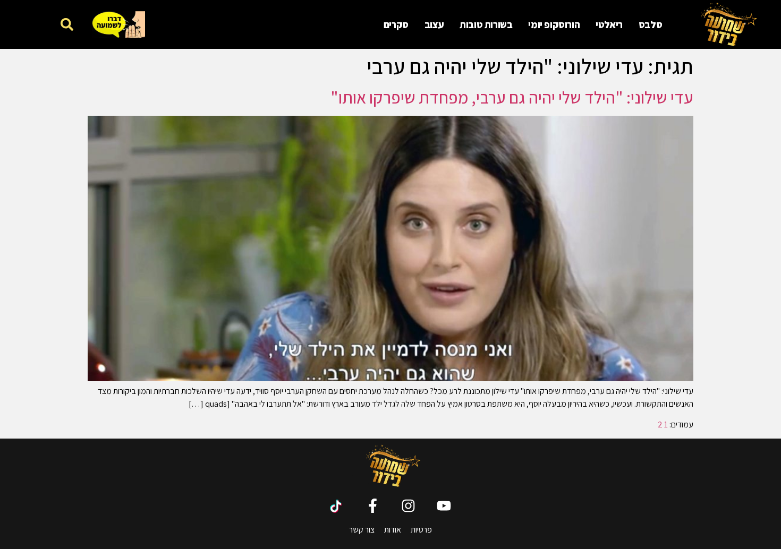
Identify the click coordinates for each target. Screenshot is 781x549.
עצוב (434, 24)
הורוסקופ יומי (554, 24)
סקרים (396, 24)
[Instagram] (408, 506)
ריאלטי (609, 24)
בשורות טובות (486, 24)
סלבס (650, 24)
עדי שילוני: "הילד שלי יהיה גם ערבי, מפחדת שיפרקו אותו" (511, 97)
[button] (67, 24)
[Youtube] (444, 506)
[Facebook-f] (373, 506)
